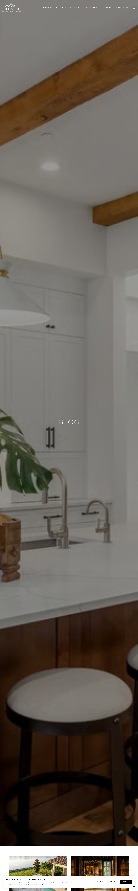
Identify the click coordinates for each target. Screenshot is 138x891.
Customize (113, 881)
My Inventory (61, 7)
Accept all (126, 881)
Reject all (100, 881)
